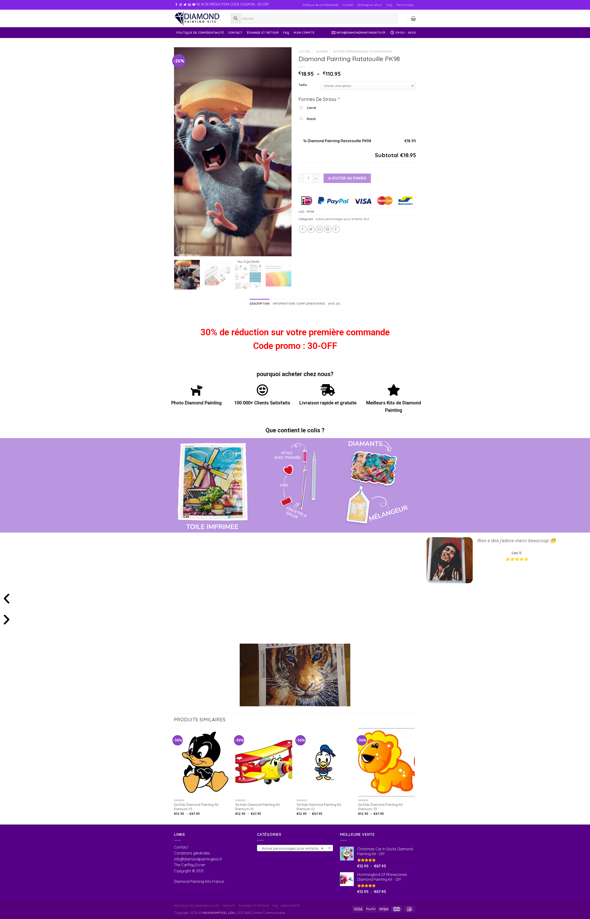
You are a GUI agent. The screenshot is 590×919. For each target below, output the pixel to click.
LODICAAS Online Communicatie (260, 913)
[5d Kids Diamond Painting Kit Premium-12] (325, 762)
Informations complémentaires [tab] (299, 303)
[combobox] (295, 848)
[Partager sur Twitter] (311, 229)
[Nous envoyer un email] (189, 4)
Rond (310, 119)
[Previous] (182, 152)
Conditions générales (192, 853)
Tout (366, 219)
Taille (302, 85)
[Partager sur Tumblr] (336, 229)
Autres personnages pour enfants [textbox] (292, 848)
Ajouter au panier (347, 178)
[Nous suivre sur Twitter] (185, 4)
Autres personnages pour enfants (362, 51)
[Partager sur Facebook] (303, 229)
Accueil (304, 51)
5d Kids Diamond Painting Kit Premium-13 (196, 807)
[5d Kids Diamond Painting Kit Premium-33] (386, 762)
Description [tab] (259, 303)
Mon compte (405, 5)
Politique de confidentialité (321, 5)
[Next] (283, 152)
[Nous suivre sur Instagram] (180, 4)
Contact (348, 5)
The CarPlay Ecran (189, 865)
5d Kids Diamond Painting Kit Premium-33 (380, 807)
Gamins (322, 51)
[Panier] (413, 18)
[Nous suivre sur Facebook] (176, 4)
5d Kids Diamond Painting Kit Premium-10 (257, 807)
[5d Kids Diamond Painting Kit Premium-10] (263, 762)
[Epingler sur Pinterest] (327, 229)
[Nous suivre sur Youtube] (193, 4)
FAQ (389, 5)
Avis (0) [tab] (334, 303)
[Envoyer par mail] (319, 229)
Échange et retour (370, 5)
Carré (310, 108)
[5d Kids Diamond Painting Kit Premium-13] (202, 762)
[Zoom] (180, 250)
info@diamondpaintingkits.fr (198, 859)
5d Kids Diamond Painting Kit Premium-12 (319, 807)
